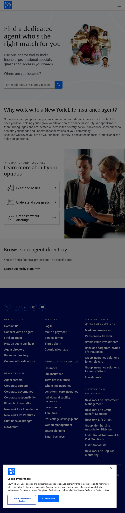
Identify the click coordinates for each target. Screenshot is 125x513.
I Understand (48, 498)
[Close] (111, 468)
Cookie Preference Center (22, 500)
